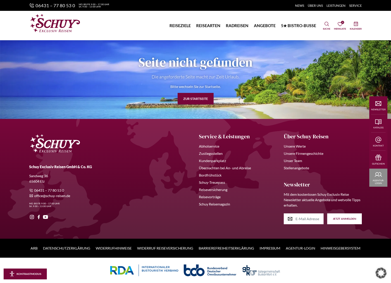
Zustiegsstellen (211, 153)
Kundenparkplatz (212, 160)
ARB (34, 248)
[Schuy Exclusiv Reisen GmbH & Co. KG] (55, 23)
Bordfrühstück (210, 175)
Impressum (270, 248)
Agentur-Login (300, 248)
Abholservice (209, 146)
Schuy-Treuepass (212, 182)
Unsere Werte (295, 146)
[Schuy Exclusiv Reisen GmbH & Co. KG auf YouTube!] (45, 217)
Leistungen (336, 5)
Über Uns (315, 5)
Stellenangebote (296, 168)
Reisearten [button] (208, 25)
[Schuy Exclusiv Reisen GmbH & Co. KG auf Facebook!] (38, 217)
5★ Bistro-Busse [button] (298, 25)
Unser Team (293, 160)
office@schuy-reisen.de (52, 195)
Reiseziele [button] (180, 25)
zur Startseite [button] (195, 99)
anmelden (344, 218)
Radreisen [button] (237, 25)
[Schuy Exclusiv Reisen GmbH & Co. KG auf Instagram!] (32, 217)
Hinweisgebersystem (340, 248)
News (299, 5)
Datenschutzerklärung (66, 248)
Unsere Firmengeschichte (303, 153)
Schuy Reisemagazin (214, 204)
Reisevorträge (210, 197)
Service (355, 5)
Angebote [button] (265, 25)
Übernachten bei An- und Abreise (225, 168)
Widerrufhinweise (114, 248)
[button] (381, 273)
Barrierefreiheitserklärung (226, 248)
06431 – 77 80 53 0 (49, 190)
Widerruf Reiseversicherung (165, 248)
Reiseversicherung (213, 189)
